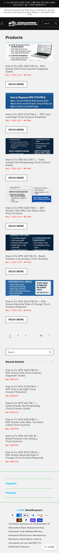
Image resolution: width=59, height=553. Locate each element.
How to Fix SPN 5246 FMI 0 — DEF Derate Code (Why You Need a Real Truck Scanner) (24, 422)
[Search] (56, 23)
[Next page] (49, 335)
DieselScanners (33, 510)
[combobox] (50, 23)
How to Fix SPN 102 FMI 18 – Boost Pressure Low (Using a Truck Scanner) (22, 439)
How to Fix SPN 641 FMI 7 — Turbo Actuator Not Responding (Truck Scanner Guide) (23, 406)
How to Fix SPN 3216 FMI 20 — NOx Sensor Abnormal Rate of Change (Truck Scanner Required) (24, 455)
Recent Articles (15, 361)
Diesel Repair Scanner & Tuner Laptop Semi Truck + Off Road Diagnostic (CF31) (33, 543)
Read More (16, 84)
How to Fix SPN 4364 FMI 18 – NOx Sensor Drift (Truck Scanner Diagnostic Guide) (24, 373)
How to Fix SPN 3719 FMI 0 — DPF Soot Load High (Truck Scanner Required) (22, 389)
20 (41, 335)
